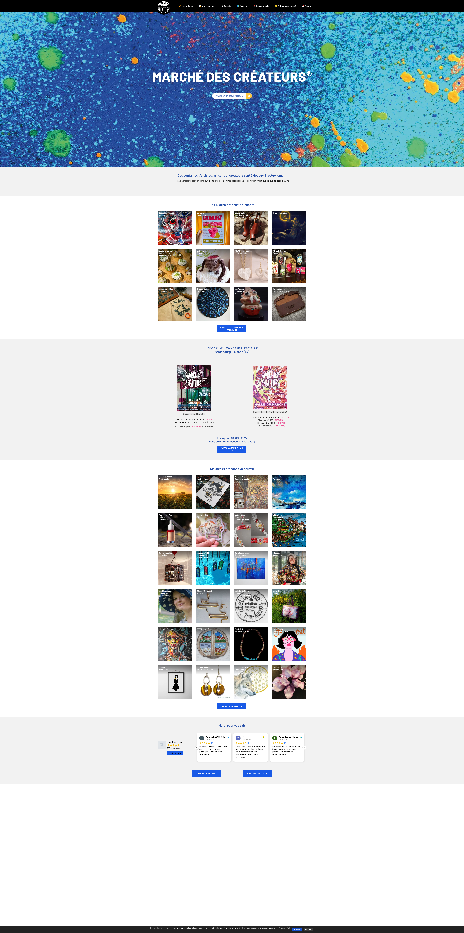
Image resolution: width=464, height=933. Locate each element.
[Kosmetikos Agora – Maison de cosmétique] (175, 530)
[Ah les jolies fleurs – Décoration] (289, 266)
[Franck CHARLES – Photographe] (175, 492)
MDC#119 (281, 423)
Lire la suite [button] (240, 758)
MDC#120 (280, 426)
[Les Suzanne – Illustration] (175, 682)
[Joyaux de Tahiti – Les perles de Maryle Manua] (213, 568)
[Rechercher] (249, 96)
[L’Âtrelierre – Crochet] (213, 266)
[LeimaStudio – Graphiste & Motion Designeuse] (289, 644)
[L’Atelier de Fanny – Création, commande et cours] (251, 606)
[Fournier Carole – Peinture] (289, 492)
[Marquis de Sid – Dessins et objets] (251, 492)
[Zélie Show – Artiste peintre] (175, 228)
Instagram (197, 426)
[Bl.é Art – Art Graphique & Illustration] (289, 530)
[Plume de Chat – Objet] (213, 530)
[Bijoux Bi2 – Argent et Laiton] (213, 606)
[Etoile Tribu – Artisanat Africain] (251, 644)
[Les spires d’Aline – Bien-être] (175, 304)
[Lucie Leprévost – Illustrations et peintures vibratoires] (251, 682)
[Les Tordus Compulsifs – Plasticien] (251, 304)
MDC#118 (279, 420)
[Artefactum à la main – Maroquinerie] (289, 304)
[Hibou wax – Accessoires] (289, 568)
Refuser (308, 929)
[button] (304, 748)
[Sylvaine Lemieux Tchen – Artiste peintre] (251, 568)
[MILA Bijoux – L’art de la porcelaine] (251, 266)
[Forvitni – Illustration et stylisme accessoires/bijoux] (213, 492)
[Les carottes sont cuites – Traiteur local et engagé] (175, 266)
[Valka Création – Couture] (289, 606)
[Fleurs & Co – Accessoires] (289, 682)
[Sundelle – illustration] (213, 228)
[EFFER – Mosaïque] (213, 644)
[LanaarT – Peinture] (175, 644)
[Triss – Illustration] (289, 228)
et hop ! (297, 929)
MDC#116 (285, 417)
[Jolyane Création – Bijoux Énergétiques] (213, 682)
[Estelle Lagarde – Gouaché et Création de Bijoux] (251, 530)
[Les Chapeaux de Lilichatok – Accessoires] (175, 606)
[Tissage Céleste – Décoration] (213, 304)
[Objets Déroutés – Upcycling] (175, 568)
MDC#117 (211, 419)
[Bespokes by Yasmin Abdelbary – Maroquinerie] (251, 228)
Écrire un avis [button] (175, 753)
